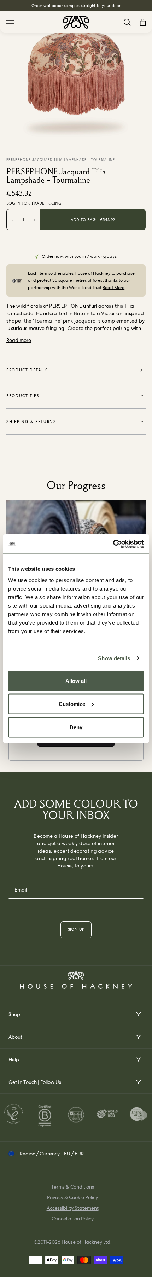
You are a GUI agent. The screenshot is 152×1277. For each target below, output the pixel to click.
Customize (72, 704)
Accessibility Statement (73, 1208)
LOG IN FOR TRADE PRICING (34, 203)
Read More (113, 287)
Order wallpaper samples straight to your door (76, 5)
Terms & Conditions (72, 1186)
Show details (114, 658)
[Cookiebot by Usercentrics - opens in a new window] (113, 543)
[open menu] (138, 1014)
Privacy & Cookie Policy (72, 1197)
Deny (76, 727)
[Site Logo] (76, 22)
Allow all (76, 681)
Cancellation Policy (73, 1218)
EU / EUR (74, 1153)
